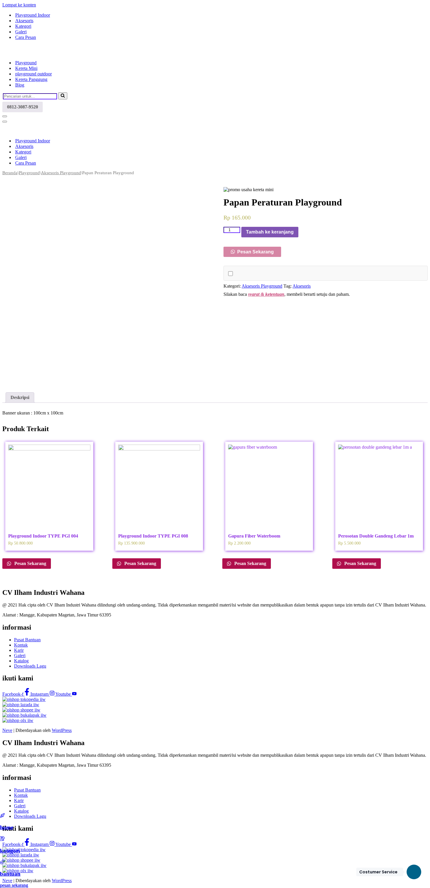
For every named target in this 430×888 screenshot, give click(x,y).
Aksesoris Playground (61, 172)
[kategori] (2, 839)
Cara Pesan (25, 37)
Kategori (23, 26)
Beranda (10, 172)
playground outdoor (33, 73)
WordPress (62, 730)
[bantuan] (2, 862)
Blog (19, 84)
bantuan (10, 874)
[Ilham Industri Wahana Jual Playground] (31, 52)
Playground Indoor (32, 15)
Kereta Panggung (31, 79)
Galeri (21, 31)
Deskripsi (20, 397)
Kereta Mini (26, 68)
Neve (7, 730)
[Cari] (62, 95)
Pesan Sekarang (255, 251)
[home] (2, 816)
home (6, 827)
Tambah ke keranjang (270, 231)
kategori (10, 851)
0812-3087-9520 (22, 106)
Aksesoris (24, 20)
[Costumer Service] (414, 872)
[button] (252, 251)
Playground (26, 62)
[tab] (20, 397)
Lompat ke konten (19, 4)
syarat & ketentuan (266, 294)
